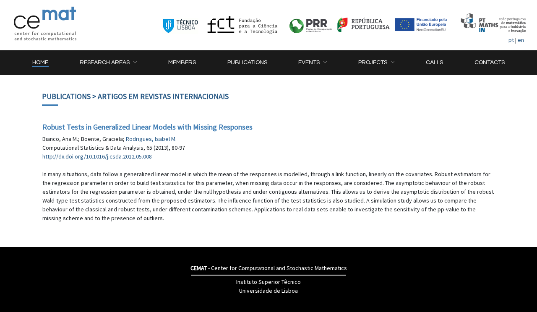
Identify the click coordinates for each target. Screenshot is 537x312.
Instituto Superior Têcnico (268, 282)
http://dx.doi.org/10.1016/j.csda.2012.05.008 (97, 156)
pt (511, 40)
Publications (66, 96)
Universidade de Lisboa (268, 290)
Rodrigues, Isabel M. (151, 139)
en (521, 40)
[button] (108, 62)
